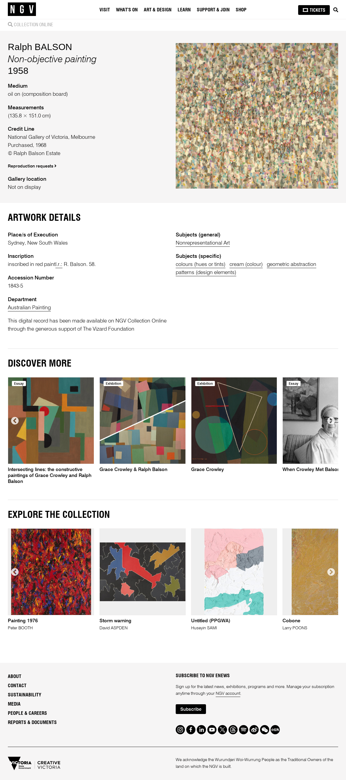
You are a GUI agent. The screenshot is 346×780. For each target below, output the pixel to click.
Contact (17, 685)
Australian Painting (29, 307)
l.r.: (58, 264)
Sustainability (24, 695)
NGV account (228, 694)
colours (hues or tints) (200, 264)
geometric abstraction (291, 264)
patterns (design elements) (206, 272)
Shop (241, 10)
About (14, 676)
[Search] (335, 10)
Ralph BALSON (40, 47)
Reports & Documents (32, 722)
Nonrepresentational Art (203, 243)
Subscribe (190, 709)
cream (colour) (246, 264)
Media (14, 704)
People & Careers (27, 713)
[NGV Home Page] (22, 9)
